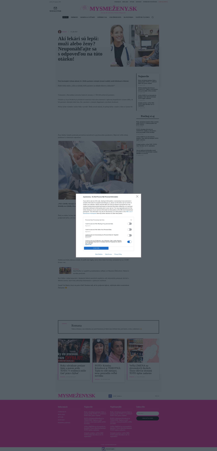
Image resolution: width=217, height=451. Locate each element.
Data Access (108, 254)
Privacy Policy (118, 254)
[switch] (129, 224)
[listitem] (108, 220)
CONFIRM (96, 248)
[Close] (137, 197)
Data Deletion (99, 254)
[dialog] (108, 225)
